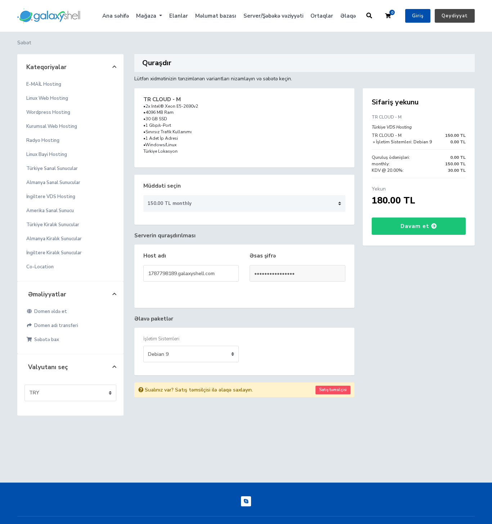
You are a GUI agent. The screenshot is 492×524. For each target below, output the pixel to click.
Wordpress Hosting (48, 112)
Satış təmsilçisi (333, 390)
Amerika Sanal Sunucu (50, 210)
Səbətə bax (45, 339)
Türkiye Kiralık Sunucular (52, 224)
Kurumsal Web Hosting (51, 126)
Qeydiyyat (455, 16)
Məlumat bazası (215, 15)
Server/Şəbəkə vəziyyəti (273, 15)
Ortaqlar (321, 15)
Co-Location (40, 267)
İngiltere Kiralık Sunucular (54, 253)
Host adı (154, 255)
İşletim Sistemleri (161, 339)
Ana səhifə (115, 15)
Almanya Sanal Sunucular (53, 182)
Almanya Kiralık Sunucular (54, 239)
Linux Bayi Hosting (46, 154)
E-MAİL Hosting (43, 84)
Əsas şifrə (263, 255)
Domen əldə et (49, 311)
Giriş (418, 16)
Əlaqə (348, 15)
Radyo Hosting (42, 140)
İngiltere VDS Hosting (50, 196)
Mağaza (147, 15)
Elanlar (178, 15)
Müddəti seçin (162, 185)
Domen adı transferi (55, 325)
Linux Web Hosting (47, 98)
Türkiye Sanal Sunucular (52, 168)
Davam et (416, 226)
